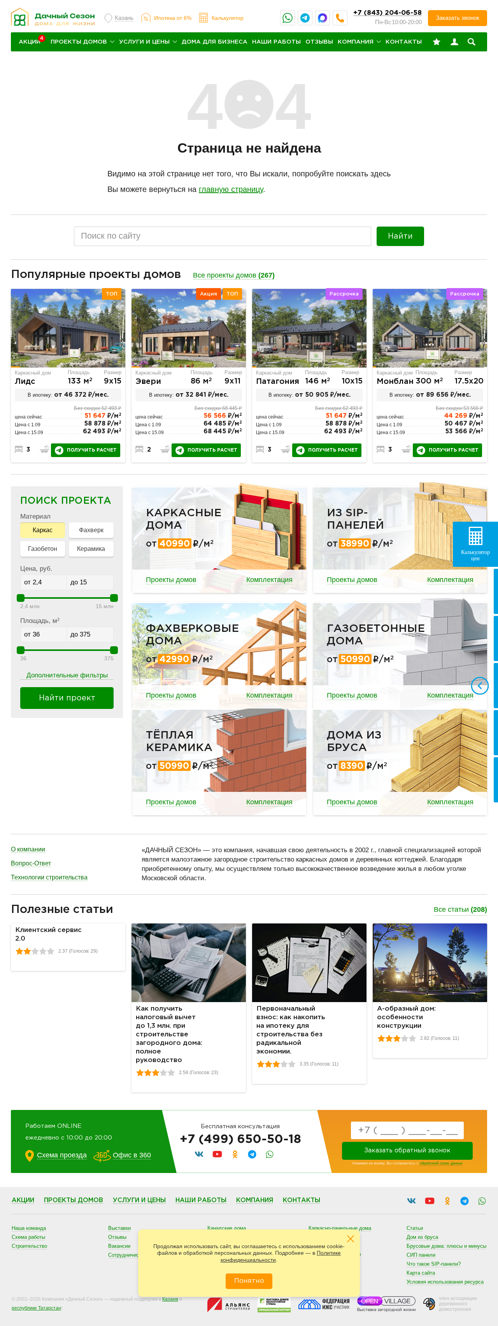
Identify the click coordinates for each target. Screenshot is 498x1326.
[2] (27, 951)
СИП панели (421, 1255)
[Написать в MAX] (322, 18)
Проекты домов (79, 41)
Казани (170, 1299)
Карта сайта (421, 1273)
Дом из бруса (422, 1237)
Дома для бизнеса (214, 41)
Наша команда (29, 1228)
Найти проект (67, 698)
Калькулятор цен (475, 555)
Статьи (415, 1228)
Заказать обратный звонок (407, 1151)
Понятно (249, 1281)
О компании (28, 849)
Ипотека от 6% (172, 18)
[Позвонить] (340, 18)
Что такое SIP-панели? (434, 1264)
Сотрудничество (127, 1255)
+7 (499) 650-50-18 (240, 1139)
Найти (400, 236)
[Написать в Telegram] (305, 18)
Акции (23, 1200)
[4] (43, 951)
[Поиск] (471, 42)
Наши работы (276, 41)
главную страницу (231, 189)
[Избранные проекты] (436, 42)
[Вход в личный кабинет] (454, 42)
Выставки (119, 1228)
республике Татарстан (36, 1308)
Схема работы (28, 1237)
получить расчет (92, 450)
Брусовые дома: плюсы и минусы (446, 1246)
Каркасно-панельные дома (340, 1228)
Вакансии (119, 1246)
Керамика (91, 548)
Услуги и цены (144, 41)
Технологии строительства (49, 877)
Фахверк (91, 530)
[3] (35, 951)
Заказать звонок (457, 17)
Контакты (404, 41)
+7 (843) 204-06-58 (387, 13)
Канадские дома (226, 1228)
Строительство (29, 1246)
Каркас (43, 530)
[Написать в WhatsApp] (287, 18)
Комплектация (269, 580)
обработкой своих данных (441, 1163)
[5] (50, 951)
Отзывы (319, 41)
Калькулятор (228, 18)
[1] (19, 951)
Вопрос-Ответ (31, 863)
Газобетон (42, 548)
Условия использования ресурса (445, 1282)
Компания (356, 41)
